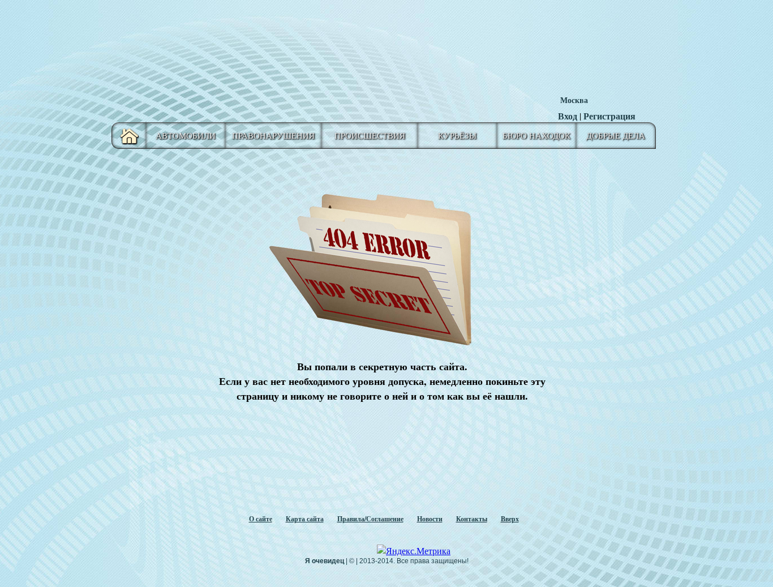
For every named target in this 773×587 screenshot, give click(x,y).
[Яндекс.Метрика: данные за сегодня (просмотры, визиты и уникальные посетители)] (413, 550)
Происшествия (369, 135)
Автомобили (186, 135)
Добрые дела (615, 135)
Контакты (471, 519)
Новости (430, 519)
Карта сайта (305, 519)
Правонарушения (273, 135)
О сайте (260, 519)
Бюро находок (536, 135)
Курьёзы (457, 135)
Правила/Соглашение (370, 519)
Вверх (510, 519)
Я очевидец (324, 561)
